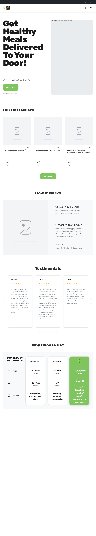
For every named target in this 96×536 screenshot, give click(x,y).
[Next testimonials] (91, 301)
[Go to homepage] (6, 9)
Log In (85, 2)
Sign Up (91, 2)
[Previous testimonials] (5, 301)
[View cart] (85, 8)
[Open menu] (90, 8)
